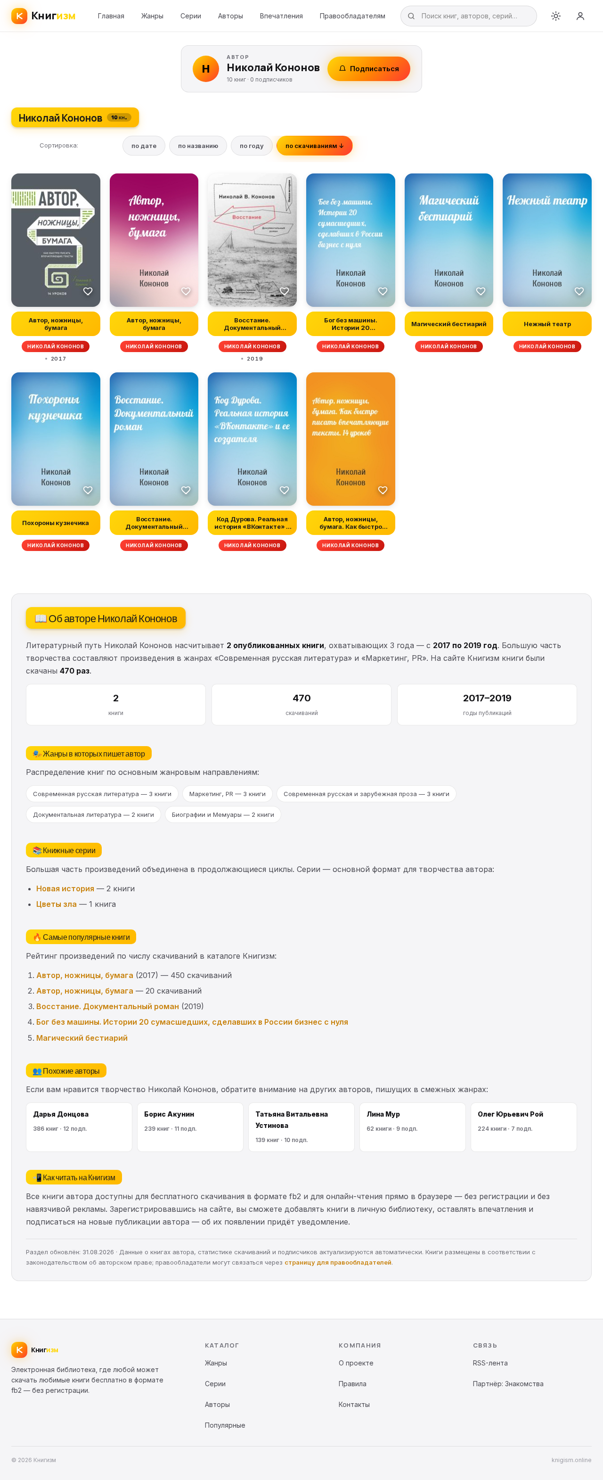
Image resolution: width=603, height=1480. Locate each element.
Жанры (152, 16)
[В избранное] (88, 291)
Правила (353, 1384)
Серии (190, 16)
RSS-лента (490, 1363)
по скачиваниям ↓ (314, 145)
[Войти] (580, 16)
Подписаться (374, 68)
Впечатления (281, 16)
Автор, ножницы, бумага (84, 975)
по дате (143, 145)
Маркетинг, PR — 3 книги (227, 794)
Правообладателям (352, 16)
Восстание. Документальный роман (107, 1006)
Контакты (354, 1404)
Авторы (230, 16)
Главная (111, 16)
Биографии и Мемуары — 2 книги (223, 814)
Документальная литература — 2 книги (93, 814)
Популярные (225, 1425)
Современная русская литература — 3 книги (102, 794)
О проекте (356, 1363)
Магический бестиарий (82, 1038)
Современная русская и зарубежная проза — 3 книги (366, 794)
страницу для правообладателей (338, 1262)
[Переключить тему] (556, 16)
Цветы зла (56, 904)
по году (252, 145)
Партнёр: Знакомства (508, 1384)
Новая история (65, 888)
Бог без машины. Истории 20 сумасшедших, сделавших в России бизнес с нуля (192, 1022)
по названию (198, 145)
